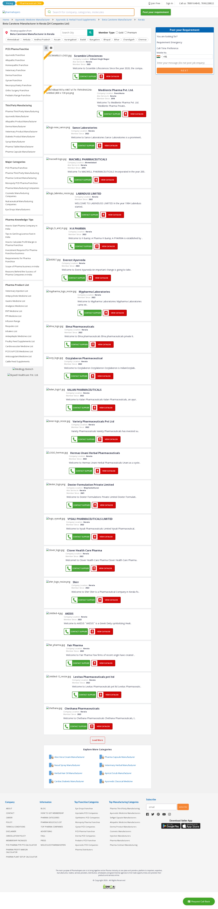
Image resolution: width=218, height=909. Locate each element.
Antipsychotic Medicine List (18, 295)
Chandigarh (129, 39)
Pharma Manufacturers (120, 840)
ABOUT (9, 808)
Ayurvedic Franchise (15, 55)
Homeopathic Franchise (16, 65)
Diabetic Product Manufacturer (20, 136)
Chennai (142, 39)
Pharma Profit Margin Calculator (17, 850)
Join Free (155, 3)
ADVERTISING (46, 831)
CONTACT (10, 813)
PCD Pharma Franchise (16, 167)
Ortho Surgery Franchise (17, 90)
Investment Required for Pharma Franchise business (21, 252)
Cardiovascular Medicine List (19, 346)
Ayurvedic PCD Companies (86, 845)
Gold (120, 32)
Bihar (116, 39)
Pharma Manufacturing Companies (22, 188)
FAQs (43, 836)
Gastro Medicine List (15, 301)
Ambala (26, 39)
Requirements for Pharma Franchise (18, 260)
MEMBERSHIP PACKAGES (16, 840)
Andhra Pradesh (42, 39)
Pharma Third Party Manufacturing (22, 111)
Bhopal (107, 39)
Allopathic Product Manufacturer (21, 121)
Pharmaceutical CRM (30, 3)
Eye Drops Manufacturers (17, 209)
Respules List (11, 326)
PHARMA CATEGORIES (50, 817)
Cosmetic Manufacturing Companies (17, 195)
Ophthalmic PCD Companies (87, 817)
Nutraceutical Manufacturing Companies (19, 203)
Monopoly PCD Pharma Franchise (21, 183)
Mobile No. (162, 52)
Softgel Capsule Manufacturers (123, 817)
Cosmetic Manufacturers (120, 831)
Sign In (169, 3)
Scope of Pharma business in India (22, 266)
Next (184, 70)
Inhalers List (11, 331)
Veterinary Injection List (16, 290)
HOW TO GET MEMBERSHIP (52, 813)
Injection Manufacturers (120, 836)
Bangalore (95, 39)
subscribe (183, 807)
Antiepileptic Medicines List (18, 336)
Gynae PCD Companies (85, 826)
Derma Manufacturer (15, 126)
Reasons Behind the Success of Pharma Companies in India (20, 273)
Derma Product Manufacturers (123, 826)
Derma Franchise (13, 75)
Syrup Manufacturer (15, 141)
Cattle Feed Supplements (17, 361)
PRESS (43, 840)
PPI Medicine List (13, 316)
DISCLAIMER (11, 831)
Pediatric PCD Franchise (85, 840)
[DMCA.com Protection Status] (109, 887)
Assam (57, 39)
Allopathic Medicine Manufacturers (125, 822)
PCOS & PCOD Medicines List (19, 351)
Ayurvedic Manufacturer (17, 116)
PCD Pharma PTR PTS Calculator (21, 845)
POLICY (9, 822)
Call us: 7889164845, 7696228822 (196, 3)
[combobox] (89, 12)
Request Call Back (200, 901)
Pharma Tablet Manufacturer (19, 146)
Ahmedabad (13, 39)
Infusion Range (12, 321)
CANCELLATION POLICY (16, 836)
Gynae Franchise (13, 80)
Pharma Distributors (84, 849)
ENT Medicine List (13, 311)
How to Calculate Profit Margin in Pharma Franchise (21, 243)
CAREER (9, 817)
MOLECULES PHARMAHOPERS (53, 845)
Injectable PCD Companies (86, 813)
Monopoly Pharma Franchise (87, 822)
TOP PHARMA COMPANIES (52, 826)
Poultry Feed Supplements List (20, 341)
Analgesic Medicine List (16, 305)
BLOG (43, 808)
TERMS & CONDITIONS (15, 826)
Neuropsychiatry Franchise (18, 85)
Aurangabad (70, 39)
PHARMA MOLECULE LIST (51, 822)
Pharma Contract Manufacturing (20, 177)
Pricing (9, 3)
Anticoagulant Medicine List (18, 356)
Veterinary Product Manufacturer (21, 131)
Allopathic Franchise (15, 60)
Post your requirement (156, 12)
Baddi (83, 39)
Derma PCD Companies (85, 836)
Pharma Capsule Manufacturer (20, 151)
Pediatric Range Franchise (17, 95)
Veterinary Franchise (15, 70)
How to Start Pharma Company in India (21, 227)
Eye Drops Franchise (84, 808)
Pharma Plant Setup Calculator (21, 857)
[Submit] (49, 12)
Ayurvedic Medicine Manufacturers (125, 813)
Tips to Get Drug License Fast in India (20, 235)
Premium (132, 32)
